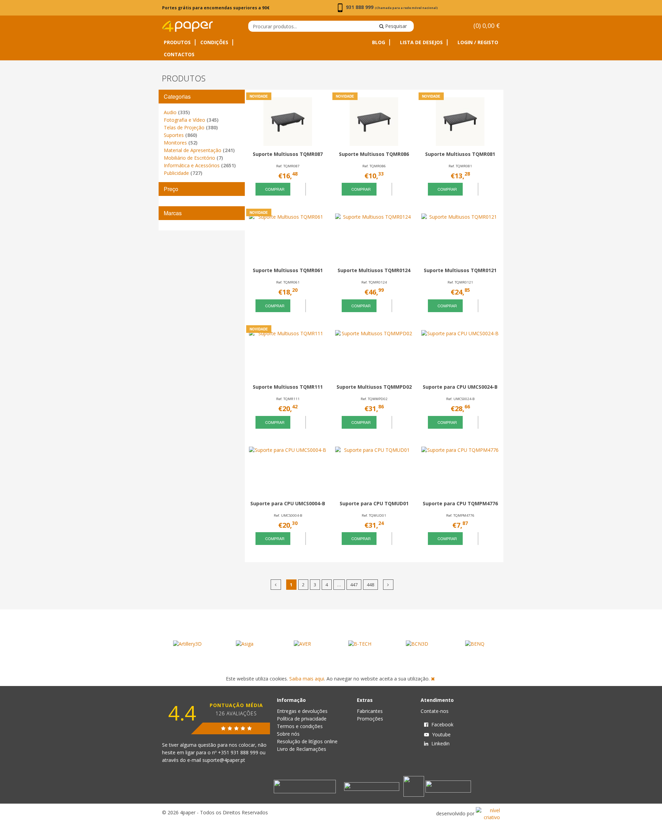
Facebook (441, 724)
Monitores (181, 142)
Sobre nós (288, 733)
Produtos (177, 42)
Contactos (179, 54)
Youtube (441, 734)
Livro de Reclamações (301, 749)
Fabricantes (370, 711)
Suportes (180, 135)
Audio (177, 112)
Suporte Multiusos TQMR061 (288, 270)
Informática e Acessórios (200, 165)
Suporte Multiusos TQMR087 (288, 154)
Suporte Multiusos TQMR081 (460, 154)
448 (370, 585)
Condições (214, 42)
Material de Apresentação (199, 150)
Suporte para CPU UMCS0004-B (287, 503)
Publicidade (183, 173)
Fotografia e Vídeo (191, 120)
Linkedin (440, 743)
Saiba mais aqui (306, 678)
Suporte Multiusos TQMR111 (288, 387)
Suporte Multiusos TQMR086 (374, 154)
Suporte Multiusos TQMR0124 (374, 270)
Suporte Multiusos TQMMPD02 (374, 387)
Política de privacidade (302, 718)
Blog (378, 42)
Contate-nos (435, 711)
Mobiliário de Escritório (193, 158)
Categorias (177, 96)
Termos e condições (300, 726)
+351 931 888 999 (239, 752)
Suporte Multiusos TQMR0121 (460, 270)
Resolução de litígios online (307, 741)
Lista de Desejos (421, 42)
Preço (171, 189)
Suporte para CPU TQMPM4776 (460, 503)
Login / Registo (477, 42)
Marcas (173, 213)
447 (354, 585)
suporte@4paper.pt (223, 760)
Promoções (370, 718)
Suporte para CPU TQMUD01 (374, 503)
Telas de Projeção (191, 127)
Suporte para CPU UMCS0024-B (460, 387)
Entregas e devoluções (302, 711)
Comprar (274, 189)
